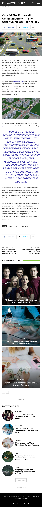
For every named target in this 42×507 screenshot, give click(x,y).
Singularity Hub (18, 81)
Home (4, 6)
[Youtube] (28, 503)
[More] (32, 27)
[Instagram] (17, 503)
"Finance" (20, 380)
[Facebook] (13, 503)
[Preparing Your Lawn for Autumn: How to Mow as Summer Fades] (8, 456)
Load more (20, 480)
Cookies (18, 499)
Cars (10, 226)
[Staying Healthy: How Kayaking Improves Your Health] (8, 470)
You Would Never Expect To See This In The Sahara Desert (31, 251)
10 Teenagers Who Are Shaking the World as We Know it (21, 301)
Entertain (21, 297)
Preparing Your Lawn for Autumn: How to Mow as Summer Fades (25, 458)
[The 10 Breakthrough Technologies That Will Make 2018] (21, 326)
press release (7, 126)
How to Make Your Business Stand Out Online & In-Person (9, 251)
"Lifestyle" (18, 453)
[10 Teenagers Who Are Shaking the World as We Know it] (21, 284)
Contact (25, 499)
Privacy (35, 496)
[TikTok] (21, 503)
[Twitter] (25, 503)
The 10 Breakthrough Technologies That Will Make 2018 (21, 342)
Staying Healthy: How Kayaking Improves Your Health (25, 472)
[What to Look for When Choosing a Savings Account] (21, 367)
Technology (24, 226)
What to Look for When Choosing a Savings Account (21, 384)
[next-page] (7, 392)
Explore (10, 6)
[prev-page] (3, 392)
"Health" (18, 467)
